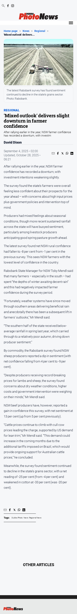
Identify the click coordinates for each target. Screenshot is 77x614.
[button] (53, 153)
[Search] (3, 6)
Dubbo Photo (17, 518)
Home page (11, 31)
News (26, 31)
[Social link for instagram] (12, 5)
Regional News (35, 518)
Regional (39, 31)
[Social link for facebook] (8, 5)
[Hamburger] (71, 23)
